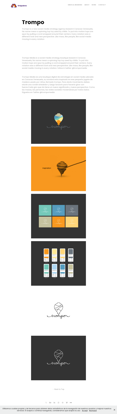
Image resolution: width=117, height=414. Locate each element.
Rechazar (93, 410)
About (86, 5)
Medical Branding (75, 5)
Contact (102, 5)
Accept (85, 410)
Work (94, 5)
